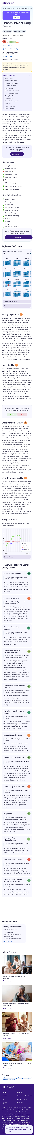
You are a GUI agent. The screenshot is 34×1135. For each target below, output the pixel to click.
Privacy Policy (22, 1099)
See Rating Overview (8, 45)
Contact (4, 1092)
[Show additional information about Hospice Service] (16, 183)
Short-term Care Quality (12, 90)
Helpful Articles (9, 108)
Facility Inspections (10, 85)
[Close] (30, 1129)
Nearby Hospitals (10, 106)
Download (16, 17)
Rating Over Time (10, 96)
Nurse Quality (9, 88)
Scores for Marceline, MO (12, 101)
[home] (8, 3)
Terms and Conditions (24, 1096)
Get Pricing (15, 154)
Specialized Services (11, 80)
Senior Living (10, 8)
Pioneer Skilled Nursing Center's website (16, 49)
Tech (3, 1099)
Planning (20, 1092)
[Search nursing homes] (28, 3)
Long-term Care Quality (11, 93)
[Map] (17, 908)
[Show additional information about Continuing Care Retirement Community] (12, 172)
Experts (4, 1103)
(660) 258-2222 (8, 941)
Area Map (8, 103)
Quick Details (9, 78)
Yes (13, 414)
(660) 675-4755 (7, 56)
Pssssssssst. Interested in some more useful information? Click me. (18, 1129)
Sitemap (20, 1103)
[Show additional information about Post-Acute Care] (21, 186)
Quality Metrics (9, 98)
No (23, 414)
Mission (4, 1096)
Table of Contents (9, 75)
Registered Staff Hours (11, 83)
